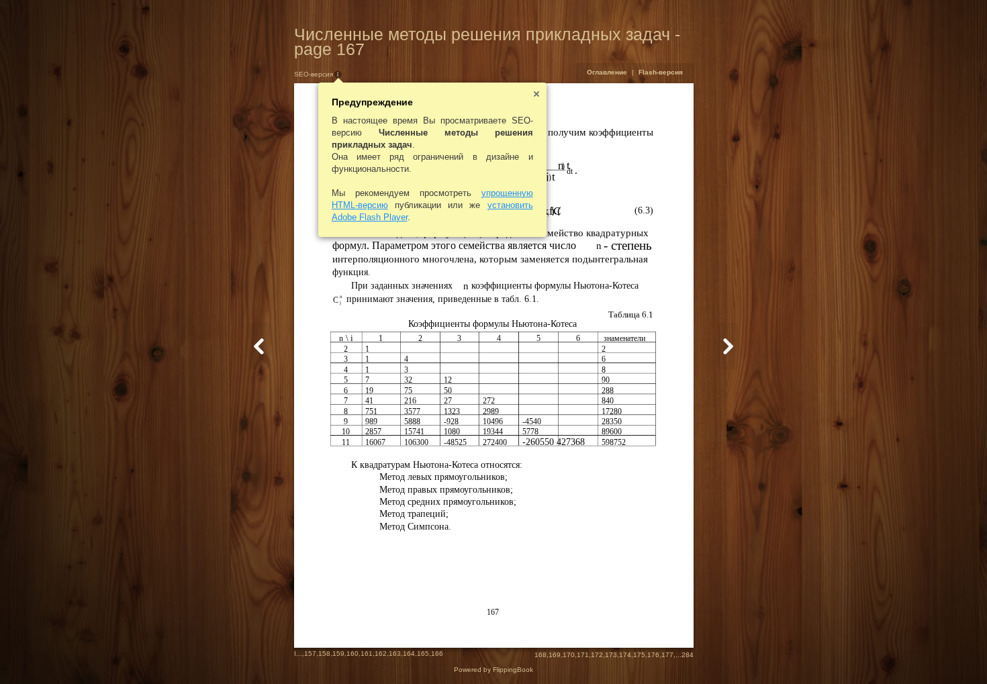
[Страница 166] (259, 346)
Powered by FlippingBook (493, 669)
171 (583, 654)
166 (437, 653)
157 (310, 653)
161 (367, 653)
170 (569, 654)
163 (395, 653)
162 (381, 653)
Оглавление (607, 72)
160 (352, 653)
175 (639, 654)
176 (653, 654)
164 (409, 653)
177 (667, 654)
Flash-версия (661, 72)
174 (625, 654)
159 (338, 653)
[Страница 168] (727, 346)
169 (555, 654)
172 (597, 654)
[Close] (536, 94)
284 (688, 654)
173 (611, 654)
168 (540, 654)
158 (324, 653)
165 (423, 653)
